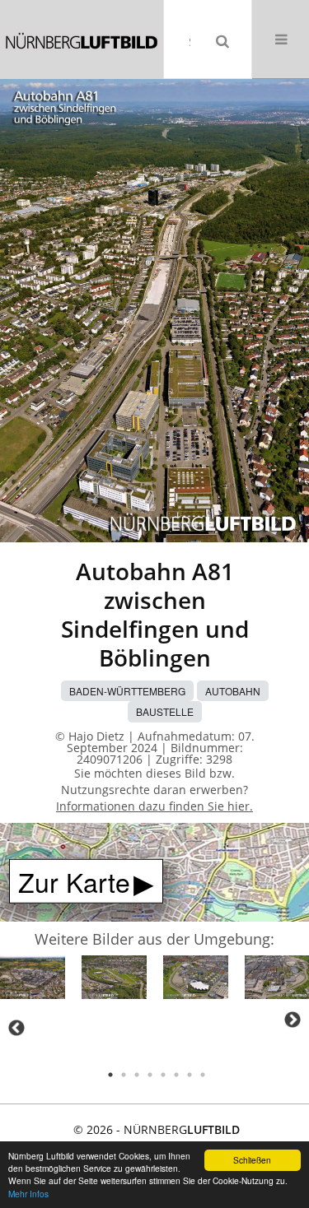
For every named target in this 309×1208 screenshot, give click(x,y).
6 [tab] (176, 1074)
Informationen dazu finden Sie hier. (154, 806)
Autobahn (232, 691)
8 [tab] (202, 1074)
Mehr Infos (28, 1193)
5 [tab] (163, 1074)
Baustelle (165, 711)
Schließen (252, 1160)
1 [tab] (110, 1074)
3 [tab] (137, 1074)
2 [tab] (123, 1074)
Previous (16, 1028)
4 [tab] (150, 1074)
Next (292, 1019)
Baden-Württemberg (127, 691)
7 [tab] (189, 1074)
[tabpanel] (32, 979)
